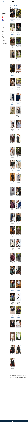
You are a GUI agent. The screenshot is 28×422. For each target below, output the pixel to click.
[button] (5, 10)
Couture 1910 (4, 33)
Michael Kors (4, 34)
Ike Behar (4, 37)
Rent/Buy (4, 27)
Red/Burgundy (5, 17)
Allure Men (4, 40)
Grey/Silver (4, 13)
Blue (3, 20)
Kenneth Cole (5, 43)
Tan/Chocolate (5, 16)
